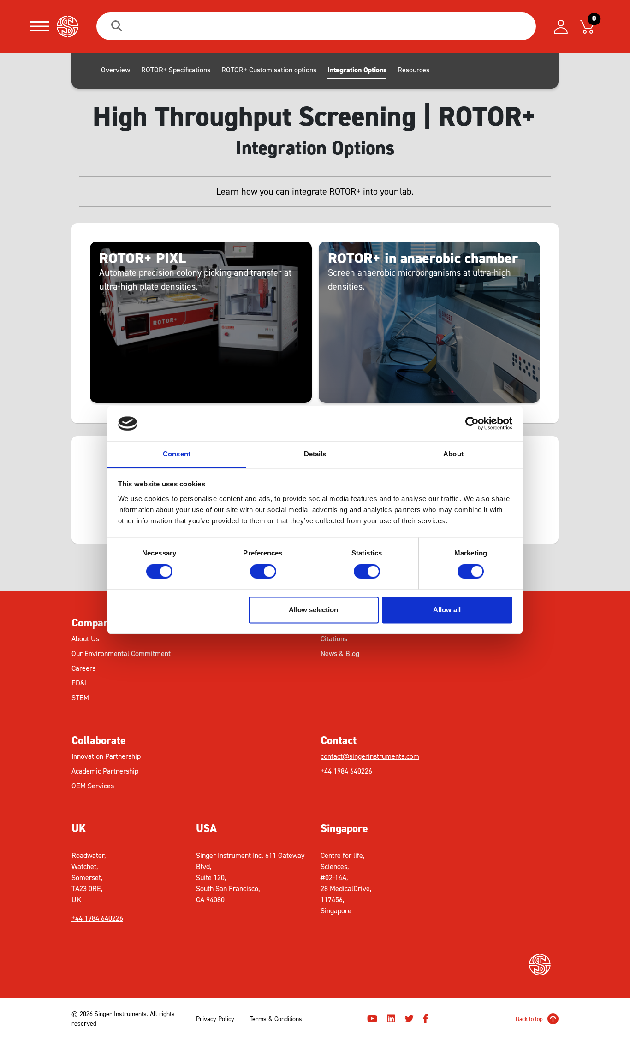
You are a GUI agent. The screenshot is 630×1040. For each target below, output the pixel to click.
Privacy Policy (215, 1019)
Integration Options (356, 70)
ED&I (79, 683)
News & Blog (340, 653)
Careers (83, 668)
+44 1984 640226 (346, 771)
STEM (80, 698)
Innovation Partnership (106, 756)
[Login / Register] (560, 26)
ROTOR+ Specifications (175, 70)
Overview (115, 70)
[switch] (263, 571)
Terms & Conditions (276, 1019)
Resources (413, 70)
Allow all (447, 610)
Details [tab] (315, 454)
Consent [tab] (176, 454)
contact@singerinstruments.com (370, 756)
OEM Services (92, 786)
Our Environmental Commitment (121, 653)
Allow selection (313, 610)
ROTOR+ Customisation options (268, 70)
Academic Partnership (104, 771)
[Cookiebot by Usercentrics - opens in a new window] (472, 424)
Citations (334, 639)
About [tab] (453, 454)
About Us (85, 639)
